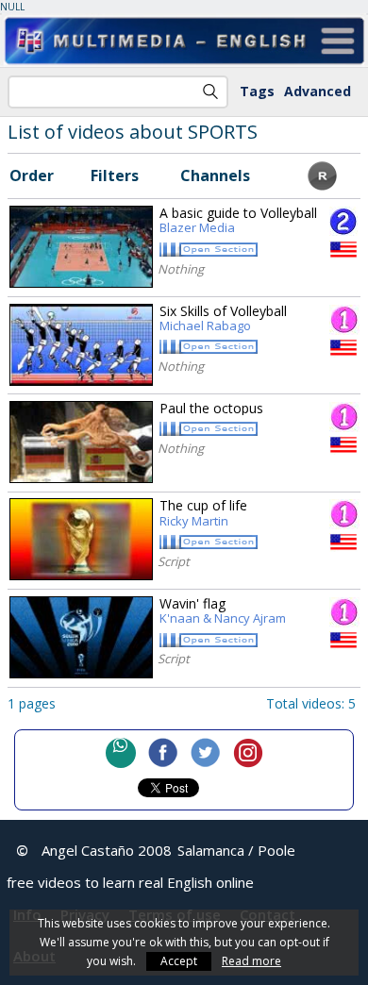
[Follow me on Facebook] (163, 753)
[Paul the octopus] (81, 442)
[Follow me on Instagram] (248, 753)
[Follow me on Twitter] (206, 753)
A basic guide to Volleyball (238, 221)
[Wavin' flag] (81, 637)
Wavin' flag (222, 611)
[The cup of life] (81, 539)
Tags (257, 91)
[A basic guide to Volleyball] (81, 247)
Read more (251, 961)
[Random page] (322, 185)
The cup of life (203, 513)
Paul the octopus (211, 408)
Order (31, 175)
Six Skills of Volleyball (223, 319)
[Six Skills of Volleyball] (81, 345)
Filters (115, 175)
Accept (178, 961)
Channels (215, 175)
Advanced (317, 91)
